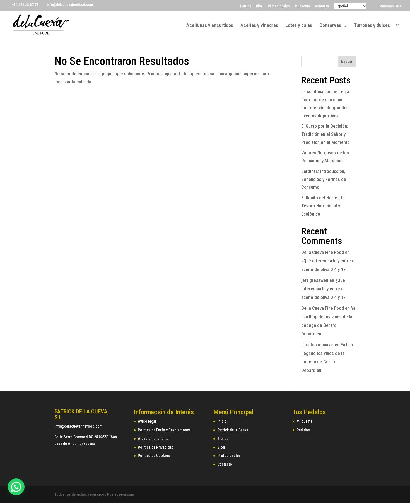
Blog (259, 6)
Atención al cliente (153, 438)
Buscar (347, 61)
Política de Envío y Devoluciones (164, 430)
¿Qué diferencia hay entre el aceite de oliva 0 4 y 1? (323, 288)
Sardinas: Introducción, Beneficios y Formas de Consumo (323, 179)
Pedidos (303, 430)
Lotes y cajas (298, 25)
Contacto (322, 6)
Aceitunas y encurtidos (209, 25)
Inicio (222, 421)
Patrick (245, 6)
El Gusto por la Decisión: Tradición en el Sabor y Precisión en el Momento (325, 134)
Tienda (222, 438)
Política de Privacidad (155, 447)
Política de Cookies (154, 455)
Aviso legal (147, 421)
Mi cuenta (302, 6)
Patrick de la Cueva (232, 430)
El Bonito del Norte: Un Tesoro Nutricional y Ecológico (322, 206)
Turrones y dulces (372, 25)
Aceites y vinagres (259, 25)
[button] (16, 486)
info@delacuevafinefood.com (78, 426)
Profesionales (279, 6)
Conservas (330, 25)
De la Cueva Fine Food (322, 252)
